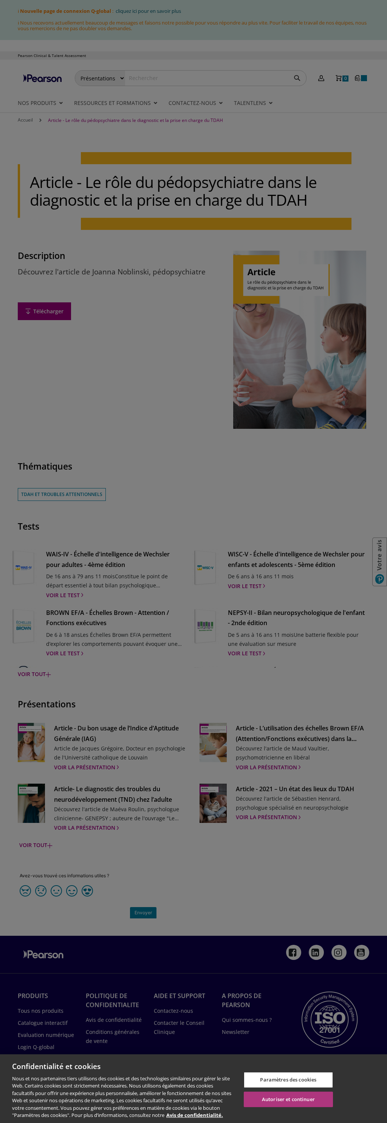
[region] (193, 1088)
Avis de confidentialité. (194, 1115)
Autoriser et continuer (288, 1098)
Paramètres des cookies (288, 1079)
